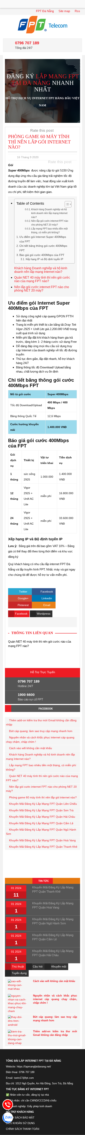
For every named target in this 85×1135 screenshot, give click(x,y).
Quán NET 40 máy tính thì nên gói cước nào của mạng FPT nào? (42, 279)
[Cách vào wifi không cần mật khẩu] (17, 985)
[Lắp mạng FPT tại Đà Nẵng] (42, 24)
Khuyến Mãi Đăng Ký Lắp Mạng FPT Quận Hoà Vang (42, 840)
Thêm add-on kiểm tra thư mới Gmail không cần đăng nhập (55, 1033)
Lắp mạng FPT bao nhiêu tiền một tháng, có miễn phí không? (49, 230)
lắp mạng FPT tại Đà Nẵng (45, 79)
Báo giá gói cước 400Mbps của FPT (41, 255)
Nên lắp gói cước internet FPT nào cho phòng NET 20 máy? (49, 223)
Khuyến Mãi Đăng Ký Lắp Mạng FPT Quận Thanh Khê (43, 846)
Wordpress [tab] (43, 613)
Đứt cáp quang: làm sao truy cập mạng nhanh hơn (40, 731)
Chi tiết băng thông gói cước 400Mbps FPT (43, 248)
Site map (64, 11)
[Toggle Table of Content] (66, 204)
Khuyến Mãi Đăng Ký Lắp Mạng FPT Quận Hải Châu (42, 816)
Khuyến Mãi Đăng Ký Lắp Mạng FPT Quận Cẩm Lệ (41, 823)
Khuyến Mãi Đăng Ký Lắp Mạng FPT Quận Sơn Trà (41, 810)
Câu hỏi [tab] (37, 966)
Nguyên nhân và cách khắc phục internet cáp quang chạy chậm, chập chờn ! (55, 999)
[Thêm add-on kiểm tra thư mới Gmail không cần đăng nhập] (17, 1037)
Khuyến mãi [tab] (58, 966)
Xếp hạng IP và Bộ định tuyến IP (44, 259)
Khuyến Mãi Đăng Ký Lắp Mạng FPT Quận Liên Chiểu (43, 803)
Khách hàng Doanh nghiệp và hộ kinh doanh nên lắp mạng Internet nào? (49, 213)
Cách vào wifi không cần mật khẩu (30, 748)
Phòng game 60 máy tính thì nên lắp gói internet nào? (43, 797)
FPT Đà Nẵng (45, 11)
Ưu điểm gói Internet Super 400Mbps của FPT (42, 239)
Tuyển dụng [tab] (19, 973)
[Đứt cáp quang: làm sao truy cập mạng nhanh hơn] (17, 1021)
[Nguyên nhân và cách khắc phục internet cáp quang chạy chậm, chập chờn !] (17, 1003)
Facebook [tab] (20, 613)
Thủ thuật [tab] (17, 966)
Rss (77, 11)
